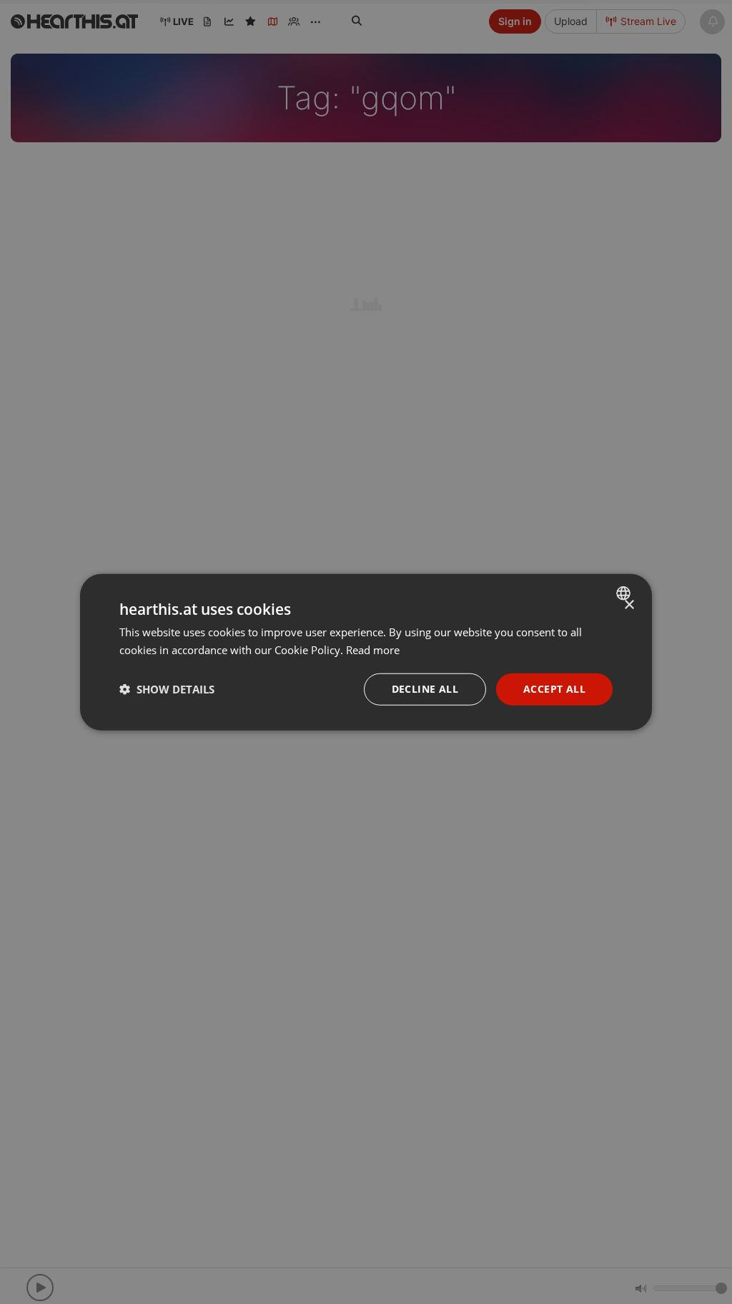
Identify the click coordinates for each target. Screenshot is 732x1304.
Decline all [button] (425, 689)
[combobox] (625, 593)
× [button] (628, 605)
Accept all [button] (554, 689)
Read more (373, 650)
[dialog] (366, 652)
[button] (166, 689)
